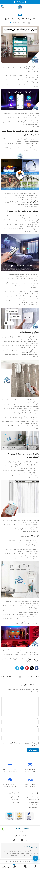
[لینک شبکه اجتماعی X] (23, 1)
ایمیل (36, 726)
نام (37, 718)
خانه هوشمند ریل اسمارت (32, 659)
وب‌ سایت (36, 735)
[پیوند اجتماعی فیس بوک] (25, 1)
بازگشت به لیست (20, 677)
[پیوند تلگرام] (14, 1)
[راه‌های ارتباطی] (35, 858)
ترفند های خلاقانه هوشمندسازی (30, 352)
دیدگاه (36, 696)
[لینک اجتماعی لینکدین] (17, 1)
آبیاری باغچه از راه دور (30, 202)
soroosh (24, 23)
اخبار (20, 14)
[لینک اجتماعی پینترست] (20, 1)
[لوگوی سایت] (20, 7)
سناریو (37, 520)
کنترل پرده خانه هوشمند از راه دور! (19, 426)
